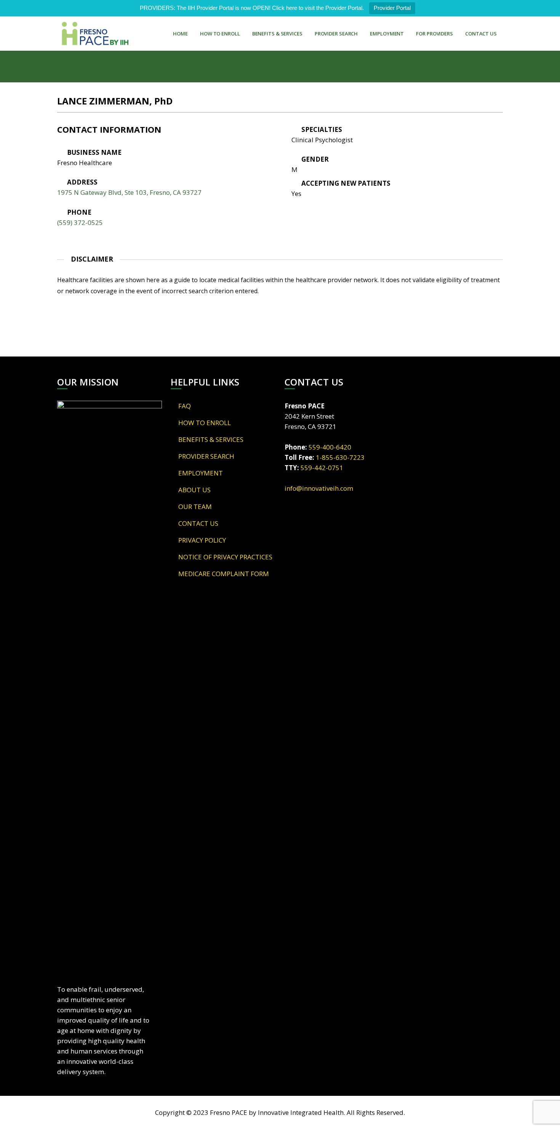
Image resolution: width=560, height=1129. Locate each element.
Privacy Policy (202, 540)
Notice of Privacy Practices (225, 556)
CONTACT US (481, 33)
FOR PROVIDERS (434, 33)
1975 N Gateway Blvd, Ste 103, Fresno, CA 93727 (129, 192)
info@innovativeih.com (319, 488)
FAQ (184, 405)
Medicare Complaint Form (223, 573)
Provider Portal (392, 8)
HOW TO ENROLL (220, 33)
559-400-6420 (330, 447)
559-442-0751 (322, 467)
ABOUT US (194, 489)
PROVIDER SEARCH (336, 33)
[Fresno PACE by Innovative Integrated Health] (95, 33)
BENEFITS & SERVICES (277, 33)
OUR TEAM (195, 506)
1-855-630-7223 (340, 457)
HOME (180, 33)
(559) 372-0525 (80, 222)
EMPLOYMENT (387, 33)
